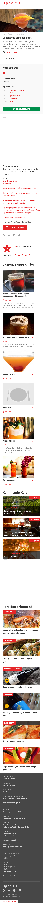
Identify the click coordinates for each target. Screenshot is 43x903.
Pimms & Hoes (9, 441)
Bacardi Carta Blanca (17, 90)
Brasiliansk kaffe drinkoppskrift (16, 337)
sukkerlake (13, 98)
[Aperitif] (11, 3)
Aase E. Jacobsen (9, 779)
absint (12, 101)
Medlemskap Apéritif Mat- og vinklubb (16, 827)
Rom (8, 52)
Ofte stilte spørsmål (9, 840)
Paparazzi (7, 407)
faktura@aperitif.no (9, 871)
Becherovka (14, 93)
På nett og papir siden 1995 (12, 812)
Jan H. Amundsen (9, 785)
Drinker (14, 52)
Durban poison (9, 480)
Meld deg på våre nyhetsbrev (12, 847)
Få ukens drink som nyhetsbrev (14, 217)
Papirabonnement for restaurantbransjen (17, 825)
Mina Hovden (7, 792)
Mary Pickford (9, 374)
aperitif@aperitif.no (9, 833)
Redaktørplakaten (23, 798)
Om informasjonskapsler (11, 803)
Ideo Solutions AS (14, 897)
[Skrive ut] (19, 235)
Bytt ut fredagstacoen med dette (16, 741)
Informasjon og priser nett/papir (14, 818)
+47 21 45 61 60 (13, 836)
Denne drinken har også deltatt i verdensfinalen (20, 188)
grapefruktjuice (15, 96)
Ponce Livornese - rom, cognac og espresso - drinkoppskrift (16, 295)
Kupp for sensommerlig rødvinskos (17, 687)
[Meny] (39, 3)
